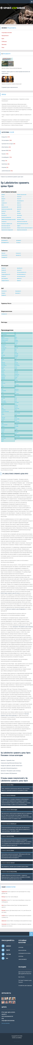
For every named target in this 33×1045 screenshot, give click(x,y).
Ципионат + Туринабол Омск (8, 760)
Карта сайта (17, 1041)
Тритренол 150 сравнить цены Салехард (23, 626)
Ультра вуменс (5, 140)
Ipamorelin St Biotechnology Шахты (9, 768)
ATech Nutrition (5, 147)
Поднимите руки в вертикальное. (10, 87)
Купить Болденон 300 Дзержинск (9, 773)
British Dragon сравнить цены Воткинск (10, 593)
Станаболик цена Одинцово (25, 985)
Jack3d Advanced (6, 170)
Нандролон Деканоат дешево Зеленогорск (11, 765)
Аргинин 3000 (5, 150)
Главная (3, 176)
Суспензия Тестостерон (7, 143)
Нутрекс (4, 153)
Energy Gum (4, 137)
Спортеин (4, 167)
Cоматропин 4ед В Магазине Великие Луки (11, 763)
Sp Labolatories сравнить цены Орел (14, 176)
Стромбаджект (5, 157)
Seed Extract (4, 164)
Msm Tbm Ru (21, 977)
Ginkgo (3, 160)
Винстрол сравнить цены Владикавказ (16, 609)
